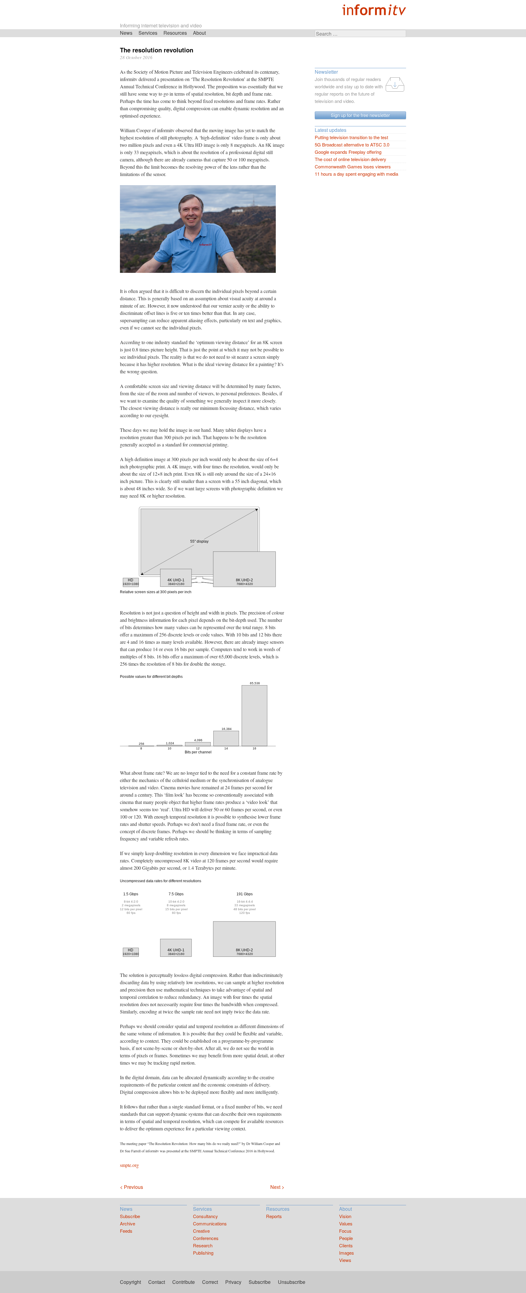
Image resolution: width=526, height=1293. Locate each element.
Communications (210, 1223)
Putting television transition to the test (351, 137)
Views (345, 1260)
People (346, 1238)
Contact (156, 1281)
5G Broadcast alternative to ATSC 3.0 (352, 144)
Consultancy (205, 1216)
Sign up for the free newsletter (360, 115)
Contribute (183, 1281)
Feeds (126, 1231)
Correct (210, 1281)
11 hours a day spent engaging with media (356, 174)
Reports (274, 1216)
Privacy (233, 1281)
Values (345, 1223)
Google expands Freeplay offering (348, 152)
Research (202, 1245)
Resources (175, 32)
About (199, 32)
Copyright (130, 1281)
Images (346, 1252)
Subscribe (130, 1216)
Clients (346, 1245)
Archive (127, 1223)
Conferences (206, 1238)
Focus (345, 1231)
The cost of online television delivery (350, 159)
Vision (345, 1216)
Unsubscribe (291, 1281)
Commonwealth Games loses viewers (353, 166)
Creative (201, 1231)
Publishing (203, 1252)
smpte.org (129, 1165)
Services (148, 32)
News (126, 32)
